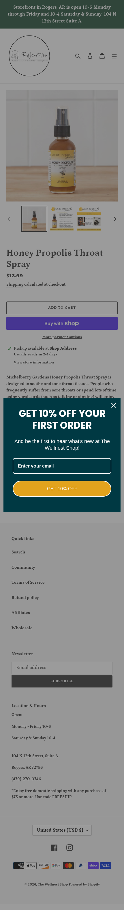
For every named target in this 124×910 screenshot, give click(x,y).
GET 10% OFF (62, 488)
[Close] (114, 405)
